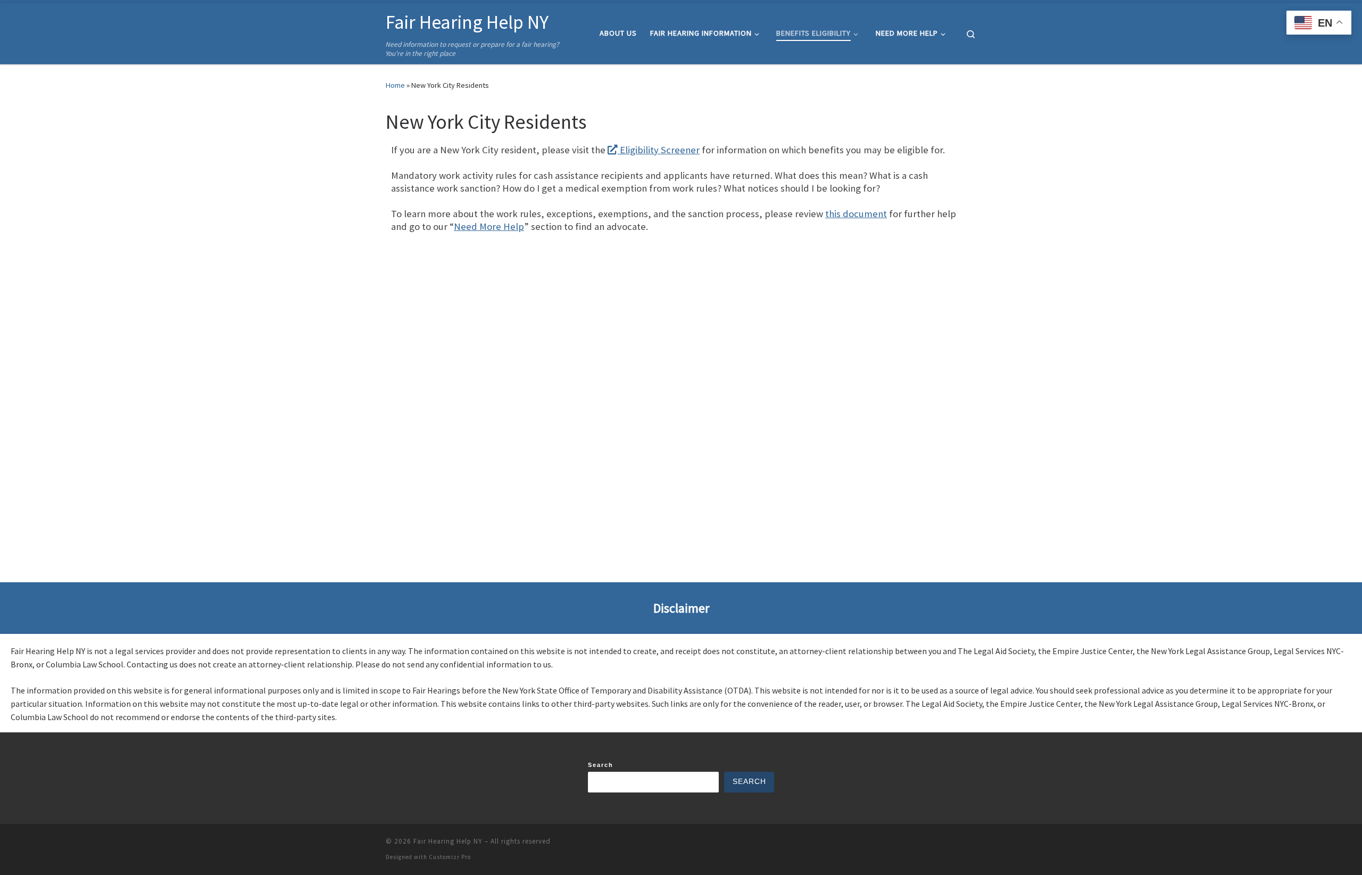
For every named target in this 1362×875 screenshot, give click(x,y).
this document (856, 214)
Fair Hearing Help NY (448, 841)
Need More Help (489, 226)
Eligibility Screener (659, 150)
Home (395, 85)
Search (600, 765)
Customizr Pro (450, 857)
